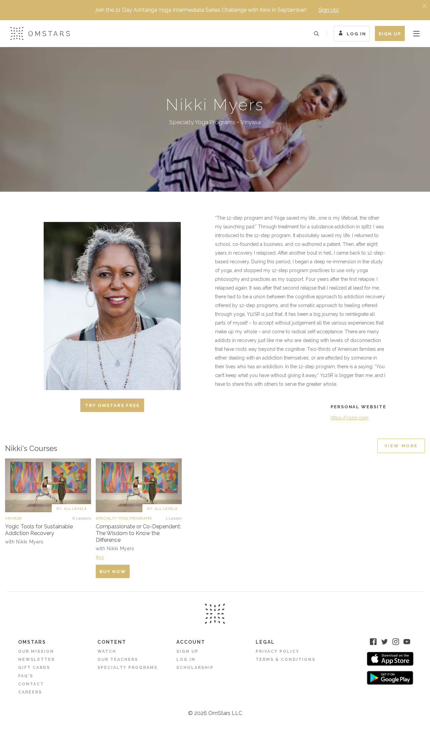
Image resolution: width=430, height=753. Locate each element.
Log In (356, 33)
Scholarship (195, 667)
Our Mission (36, 651)
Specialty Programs (127, 667)
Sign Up (390, 33)
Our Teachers (117, 659)
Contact (31, 684)
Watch (106, 651)
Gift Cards (34, 667)
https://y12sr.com (350, 417)
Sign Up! (328, 10)
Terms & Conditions (285, 659)
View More (401, 445)
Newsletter (36, 659)
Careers (30, 692)
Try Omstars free (112, 405)
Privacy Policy (277, 651)
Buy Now (112, 571)
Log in (186, 659)
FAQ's (25, 676)
